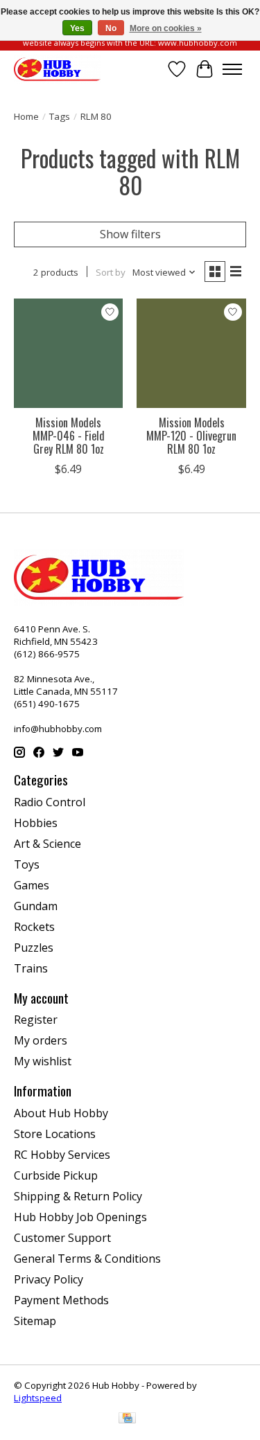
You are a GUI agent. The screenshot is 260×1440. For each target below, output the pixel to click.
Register (36, 1019)
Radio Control (49, 802)
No (110, 28)
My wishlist (42, 1061)
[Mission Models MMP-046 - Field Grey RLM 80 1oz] (68, 353)
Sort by (110, 272)
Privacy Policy (48, 1279)
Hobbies (36, 822)
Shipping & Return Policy (78, 1196)
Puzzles (33, 947)
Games (31, 885)
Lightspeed (38, 1398)
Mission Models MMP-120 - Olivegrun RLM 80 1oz (191, 435)
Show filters (130, 234)
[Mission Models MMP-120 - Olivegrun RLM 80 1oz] (191, 353)
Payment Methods (61, 1300)
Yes (77, 28)
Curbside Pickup (56, 1175)
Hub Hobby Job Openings (80, 1217)
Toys (27, 864)
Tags (59, 116)
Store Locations (55, 1133)
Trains (31, 968)
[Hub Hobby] (57, 69)
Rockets (34, 926)
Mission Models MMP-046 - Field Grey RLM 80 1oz (69, 435)
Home (26, 116)
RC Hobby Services (62, 1154)
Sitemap (35, 1320)
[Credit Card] (127, 1419)
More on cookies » (166, 28)
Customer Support (62, 1237)
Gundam (36, 906)
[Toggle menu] (232, 69)
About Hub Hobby (61, 1113)
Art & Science (47, 843)
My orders (40, 1040)
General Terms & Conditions (87, 1258)
